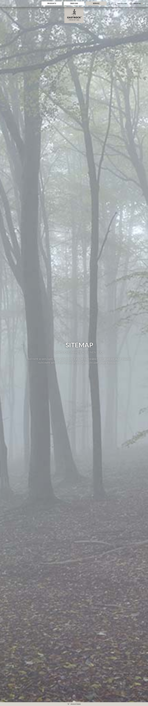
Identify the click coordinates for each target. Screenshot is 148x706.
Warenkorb (137, 3)
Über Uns (74, 3)
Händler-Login (122, 3)
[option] (74, 353)
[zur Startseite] (74, 15)
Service (96, 3)
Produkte (51, 3)
